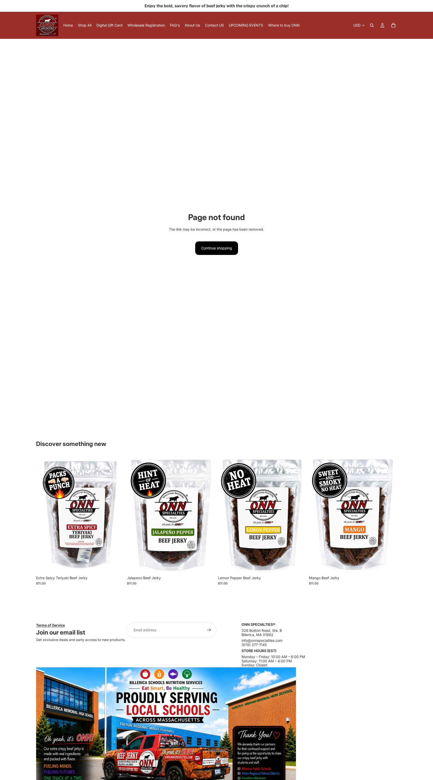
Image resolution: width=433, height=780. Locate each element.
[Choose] (116, 565)
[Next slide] (116, 514)
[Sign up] (209, 630)
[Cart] (393, 25)
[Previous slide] (43, 514)
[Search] (371, 25)
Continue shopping (216, 248)
